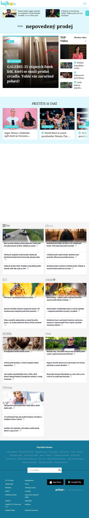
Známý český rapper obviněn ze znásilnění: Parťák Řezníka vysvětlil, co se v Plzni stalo (29, 13)
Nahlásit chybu (10, 510)
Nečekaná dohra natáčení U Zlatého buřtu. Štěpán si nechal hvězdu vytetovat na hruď (66, 267)
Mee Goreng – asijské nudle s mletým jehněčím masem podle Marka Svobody (64, 299)
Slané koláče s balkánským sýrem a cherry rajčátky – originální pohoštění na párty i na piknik (65, 310)
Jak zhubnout (12, 452)
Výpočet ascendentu (75, 459)
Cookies (8, 501)
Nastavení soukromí (31, 510)
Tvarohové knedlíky (29, 462)
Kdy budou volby (16, 455)
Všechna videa (80, 37)
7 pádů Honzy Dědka (61, 455)
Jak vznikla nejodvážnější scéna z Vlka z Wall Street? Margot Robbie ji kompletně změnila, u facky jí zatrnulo (23, 376)
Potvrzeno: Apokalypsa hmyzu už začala (19, 297)
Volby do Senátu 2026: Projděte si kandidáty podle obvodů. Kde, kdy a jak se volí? (22, 267)
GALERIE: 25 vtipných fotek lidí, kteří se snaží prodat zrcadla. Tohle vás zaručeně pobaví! (30, 73)
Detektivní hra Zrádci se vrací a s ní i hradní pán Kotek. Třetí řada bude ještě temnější (64, 244)
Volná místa (9, 484)
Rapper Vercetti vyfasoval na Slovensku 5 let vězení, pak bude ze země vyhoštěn (66, 364)
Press (27, 484)
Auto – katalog (46, 455)
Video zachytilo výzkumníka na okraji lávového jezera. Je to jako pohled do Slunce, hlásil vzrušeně (22, 321)
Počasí (79, 452)
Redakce (28, 504)
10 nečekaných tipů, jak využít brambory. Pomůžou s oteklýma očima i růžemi (23, 418)
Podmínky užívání (11, 495)
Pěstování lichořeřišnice (56, 459)
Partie (73, 452)
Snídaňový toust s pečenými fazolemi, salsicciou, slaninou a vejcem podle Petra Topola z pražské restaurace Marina (65, 322)
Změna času (64, 452)
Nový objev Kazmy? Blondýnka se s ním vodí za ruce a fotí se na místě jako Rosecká (66, 375)
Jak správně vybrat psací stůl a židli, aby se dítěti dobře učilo (22, 407)
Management (29, 480)
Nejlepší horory (41, 452)
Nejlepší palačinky (46, 462)
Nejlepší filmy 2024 (26, 452)
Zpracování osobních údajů (32, 496)
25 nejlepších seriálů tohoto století (17, 351)
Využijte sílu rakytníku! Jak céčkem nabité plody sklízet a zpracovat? (21, 429)
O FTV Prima (9, 480)
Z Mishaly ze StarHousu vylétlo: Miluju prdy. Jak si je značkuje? (72, 13)
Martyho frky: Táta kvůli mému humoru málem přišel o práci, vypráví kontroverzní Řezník (66, 353)
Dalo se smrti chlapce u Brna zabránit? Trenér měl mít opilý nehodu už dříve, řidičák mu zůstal (22, 244)
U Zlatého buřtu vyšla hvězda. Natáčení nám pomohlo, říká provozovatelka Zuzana (63, 256)
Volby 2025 (75, 455)
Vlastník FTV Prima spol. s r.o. (13, 505)
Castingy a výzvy (30, 487)
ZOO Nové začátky (31, 455)
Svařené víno (11, 459)
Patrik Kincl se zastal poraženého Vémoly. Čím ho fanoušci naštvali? (56, 134)
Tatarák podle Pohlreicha (27, 459)
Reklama (8, 487)
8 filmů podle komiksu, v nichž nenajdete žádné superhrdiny (21, 364)
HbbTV (7, 491)
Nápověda (28, 501)
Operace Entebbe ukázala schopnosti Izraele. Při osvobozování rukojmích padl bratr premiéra (22, 310)
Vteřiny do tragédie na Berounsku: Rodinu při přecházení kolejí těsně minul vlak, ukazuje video (22, 256)
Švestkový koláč (60, 462)
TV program (53, 452)
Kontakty (28, 491)
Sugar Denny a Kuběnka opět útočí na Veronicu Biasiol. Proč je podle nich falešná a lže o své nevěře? (18, 134)
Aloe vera (42, 459)
